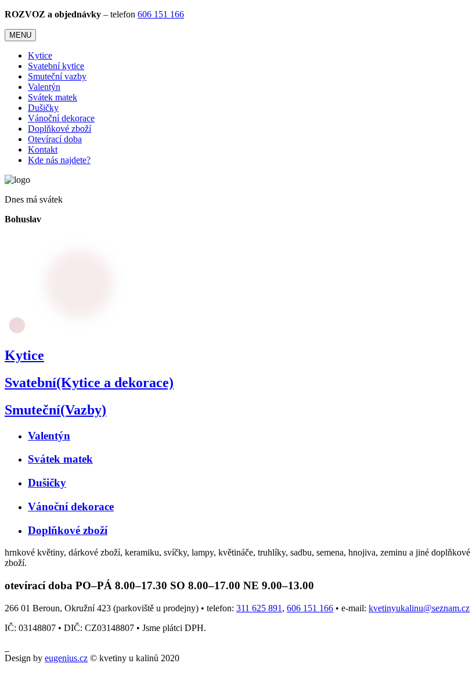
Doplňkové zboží (59, 129)
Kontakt (42, 149)
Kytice (40, 55)
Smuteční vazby (57, 76)
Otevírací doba (55, 139)
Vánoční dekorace (61, 118)
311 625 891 (259, 608)
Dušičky (43, 108)
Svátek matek (52, 97)
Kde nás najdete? (59, 160)
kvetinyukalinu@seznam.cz (419, 608)
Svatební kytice (56, 66)
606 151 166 (161, 14)
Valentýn (44, 87)
